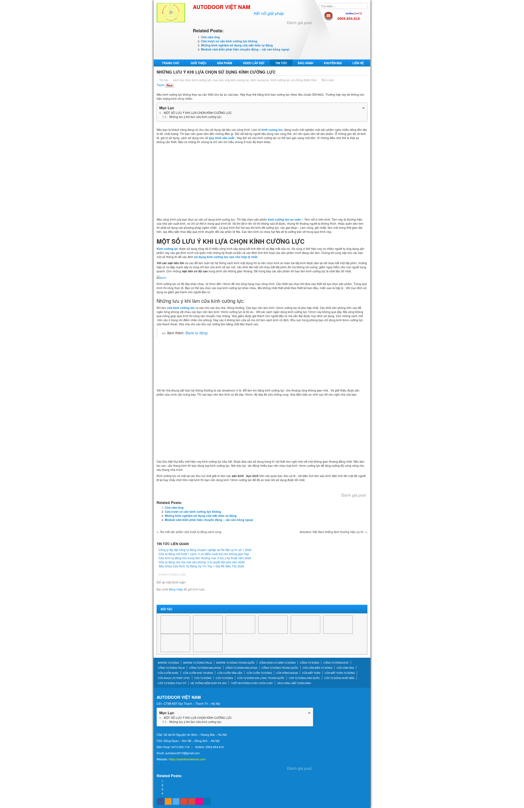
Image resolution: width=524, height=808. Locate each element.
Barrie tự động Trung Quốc (235, 662)
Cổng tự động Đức (336, 662)
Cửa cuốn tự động (259, 672)
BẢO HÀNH (305, 63)
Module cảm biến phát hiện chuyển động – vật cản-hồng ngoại (245, 49)
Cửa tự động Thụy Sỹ (172, 683)
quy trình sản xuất (221, 138)
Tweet (160, 85)
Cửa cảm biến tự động (317, 667)
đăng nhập (176, 589)
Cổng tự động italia (171, 667)
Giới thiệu (198, 63)
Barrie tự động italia (197, 662)
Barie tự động (197, 332)
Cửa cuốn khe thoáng (198, 672)
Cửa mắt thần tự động (340, 672)
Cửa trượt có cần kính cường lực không (229, 41)
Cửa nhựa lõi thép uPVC (174, 678)
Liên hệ (358, 63)
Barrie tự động (168, 662)
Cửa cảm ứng (210, 37)
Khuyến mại (333, 63)
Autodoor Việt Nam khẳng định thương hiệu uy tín (333, 532)
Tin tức (281, 63)
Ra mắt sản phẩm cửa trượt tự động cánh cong (189, 532)
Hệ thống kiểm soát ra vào (209, 683)
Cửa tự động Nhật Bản (339, 678)
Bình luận (328, 80)
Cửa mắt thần (311, 672)
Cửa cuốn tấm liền (229, 672)
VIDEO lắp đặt (254, 63)
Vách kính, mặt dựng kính (294, 683)
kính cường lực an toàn (284, 219)
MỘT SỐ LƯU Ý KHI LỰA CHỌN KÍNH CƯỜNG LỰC (198, 113)
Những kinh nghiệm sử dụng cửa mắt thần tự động (237, 45)
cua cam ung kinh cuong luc (231, 80)
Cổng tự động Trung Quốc (280, 667)
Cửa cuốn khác (168, 672)
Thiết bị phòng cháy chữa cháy (252, 683)
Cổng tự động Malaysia (205, 667)
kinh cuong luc (260, 80)
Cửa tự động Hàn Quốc (304, 678)
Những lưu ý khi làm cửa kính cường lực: (195, 117)
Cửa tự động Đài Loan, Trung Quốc (261, 678)
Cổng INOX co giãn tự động (277, 662)
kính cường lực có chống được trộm (294, 80)
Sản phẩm (224, 63)
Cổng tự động (309, 662)
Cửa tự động (202, 678)
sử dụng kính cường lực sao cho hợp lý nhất (225, 257)
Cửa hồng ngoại (287, 672)
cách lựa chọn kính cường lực (192, 80)
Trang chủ (170, 63)
